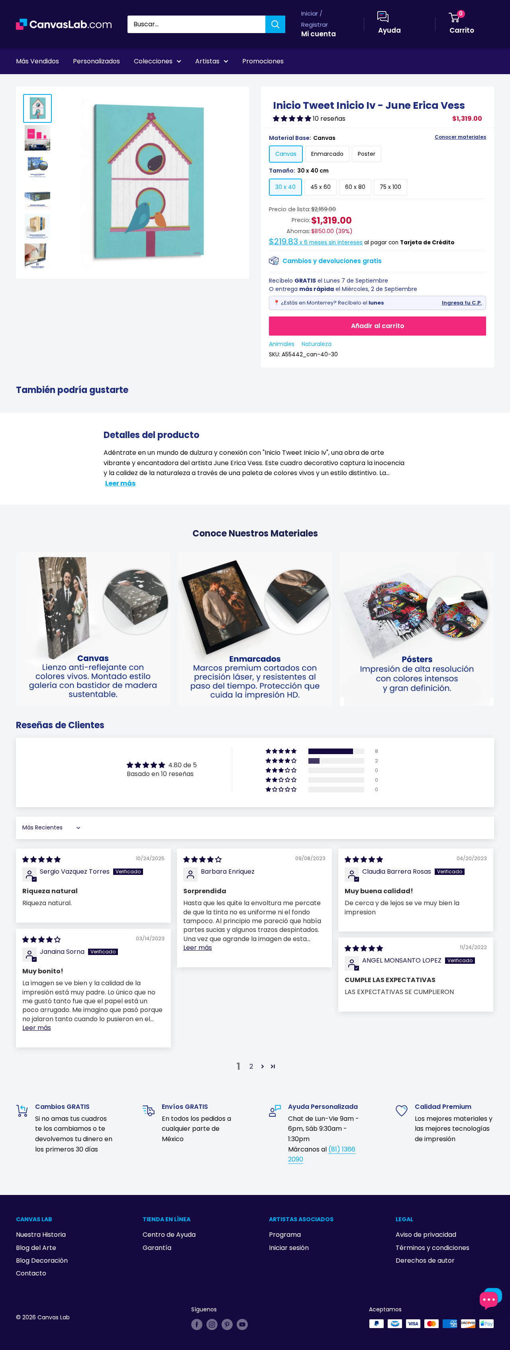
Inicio (23, 83)
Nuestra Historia (41, 1234)
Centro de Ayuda (169, 1234)
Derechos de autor (425, 1260)
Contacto (31, 1273)
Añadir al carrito (377, 325)
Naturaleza (317, 344)
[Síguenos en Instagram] (212, 1324)
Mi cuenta (318, 34)
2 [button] (251, 1066)
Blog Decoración (42, 1260)
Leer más (120, 483)
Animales (281, 344)
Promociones (263, 61)
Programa (285, 1234)
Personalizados (96, 61)
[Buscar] (275, 24)
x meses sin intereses (316, 242)
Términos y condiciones (432, 1247)
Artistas (207, 61)
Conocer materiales (460, 137)
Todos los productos (66, 83)
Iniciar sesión (289, 1247)
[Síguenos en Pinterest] (227, 1324)
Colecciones (153, 61)
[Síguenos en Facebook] (196, 1324)
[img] (41, 859)
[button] (293, 118)
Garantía (157, 1247)
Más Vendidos (37, 61)
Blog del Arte (36, 1247)
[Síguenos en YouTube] (242, 1324)
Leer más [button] (197, 947)
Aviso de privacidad (426, 1234)
